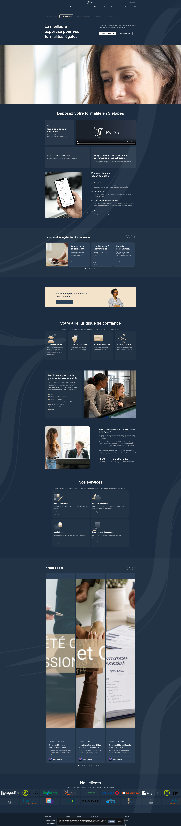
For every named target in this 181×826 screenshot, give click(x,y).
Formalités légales (50, 823)
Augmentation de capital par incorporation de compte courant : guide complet (79, 247)
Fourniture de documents (114, 16)
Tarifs (104, 7)
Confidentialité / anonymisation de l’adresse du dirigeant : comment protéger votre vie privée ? (101, 247)
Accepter (111, 821)
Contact (113, 7)
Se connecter (132, 2)
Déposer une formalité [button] (106, 33)
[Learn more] (73, 263)
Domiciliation (98, 16)
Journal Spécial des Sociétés (128, 7)
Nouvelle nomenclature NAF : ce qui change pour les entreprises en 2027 (123, 247)
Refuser (119, 821)
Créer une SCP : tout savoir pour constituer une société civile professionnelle (60, 747)
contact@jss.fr (125, 825)
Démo (95, 7)
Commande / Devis (83, 7)
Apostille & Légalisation (101, 503)
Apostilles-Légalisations (83, 16)
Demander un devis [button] (124, 33)
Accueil (46, 11)
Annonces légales (52, 16)
